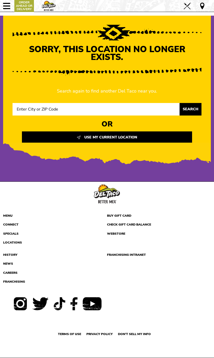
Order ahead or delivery (24, 5)
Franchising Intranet (126, 255)
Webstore (116, 233)
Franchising (14, 281)
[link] (191, 6)
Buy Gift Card (119, 215)
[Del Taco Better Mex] (49, 5)
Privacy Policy (99, 334)
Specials (11, 233)
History (10, 255)
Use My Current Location (110, 137)
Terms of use (69, 334)
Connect (11, 224)
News (8, 263)
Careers (10, 273)
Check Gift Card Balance (129, 224)
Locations (12, 242)
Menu (8, 215)
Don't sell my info (134, 334)
